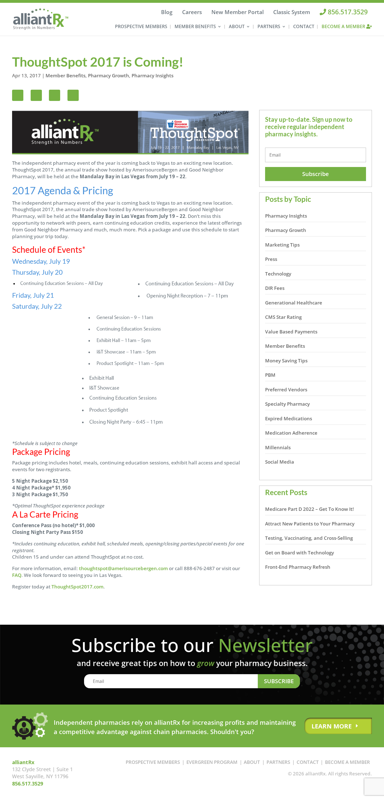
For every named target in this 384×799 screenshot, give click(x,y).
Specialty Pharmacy (287, 404)
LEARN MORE (331, 726)
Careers (192, 12)
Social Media (279, 462)
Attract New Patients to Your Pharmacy (309, 523)
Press (271, 259)
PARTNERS (278, 762)
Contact (303, 27)
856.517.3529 (347, 11)
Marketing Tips (282, 244)
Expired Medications (288, 418)
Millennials (278, 447)
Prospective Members (141, 27)
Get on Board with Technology (299, 552)
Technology (278, 273)
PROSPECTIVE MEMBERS (153, 762)
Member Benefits (195, 27)
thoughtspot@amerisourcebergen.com (123, 568)
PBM (270, 375)
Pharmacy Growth (108, 75)
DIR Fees (274, 288)
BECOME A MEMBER (347, 762)
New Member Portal (237, 12)
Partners (268, 27)
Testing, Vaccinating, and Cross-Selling (309, 538)
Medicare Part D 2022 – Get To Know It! (309, 509)
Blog (167, 12)
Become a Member (344, 27)
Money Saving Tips (286, 360)
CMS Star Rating (283, 317)
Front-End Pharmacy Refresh (297, 567)
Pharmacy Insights (152, 75)
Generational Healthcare (293, 302)
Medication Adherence (291, 433)
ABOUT (252, 762)
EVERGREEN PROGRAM (212, 762)
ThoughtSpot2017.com (77, 586)
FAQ (16, 575)
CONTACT (308, 762)
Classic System (291, 12)
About (237, 27)
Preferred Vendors (286, 389)
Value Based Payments (291, 331)
